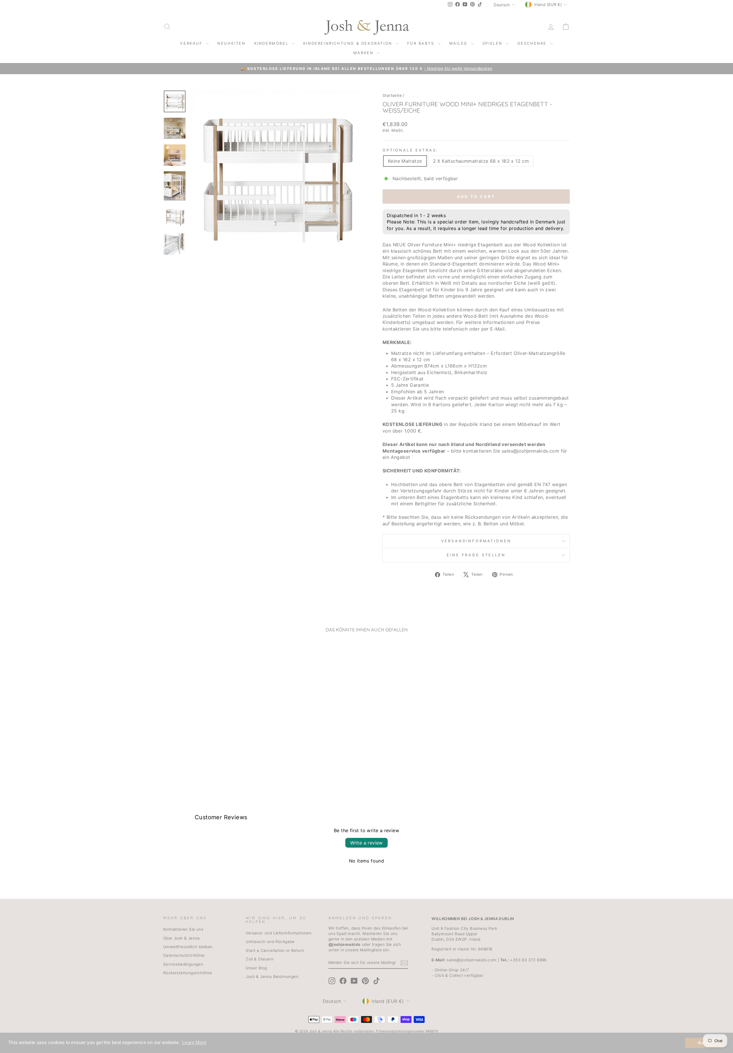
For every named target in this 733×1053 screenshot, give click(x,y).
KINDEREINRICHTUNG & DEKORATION (348, 43)
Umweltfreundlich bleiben (188, 946)
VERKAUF (192, 43)
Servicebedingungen (183, 964)
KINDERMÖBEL (272, 43)
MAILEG (459, 43)
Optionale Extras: (410, 150)
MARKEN (364, 52)
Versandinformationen (476, 541)
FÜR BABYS (421, 43)
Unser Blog (256, 968)
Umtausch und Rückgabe (270, 941)
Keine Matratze (405, 161)
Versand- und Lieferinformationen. (279, 933)
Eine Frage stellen (476, 555)
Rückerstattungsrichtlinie (187, 973)
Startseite (392, 95)
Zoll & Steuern (259, 959)
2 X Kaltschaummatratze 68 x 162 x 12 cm (481, 161)
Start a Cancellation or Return (275, 950)
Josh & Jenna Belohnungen (272, 976)
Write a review (366, 843)
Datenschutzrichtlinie (183, 955)
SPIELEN (493, 43)
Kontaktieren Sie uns (183, 929)
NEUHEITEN (231, 43)
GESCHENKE (533, 43)
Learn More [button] (194, 1042)
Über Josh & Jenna (181, 938)
